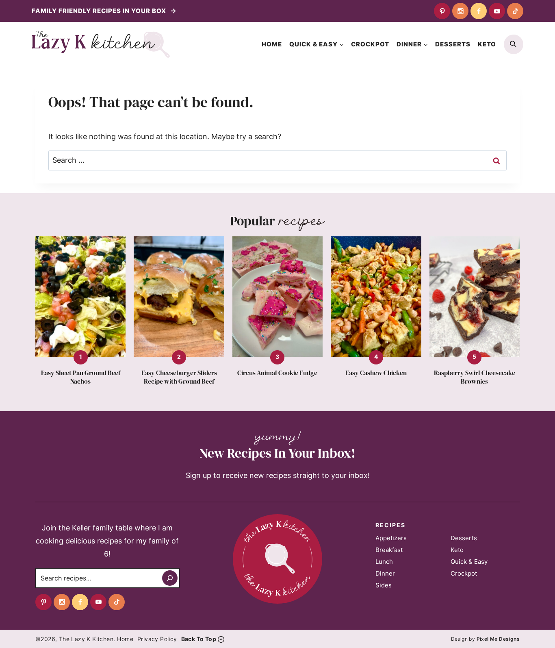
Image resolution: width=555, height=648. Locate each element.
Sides (383, 585)
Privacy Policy (157, 638)
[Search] (170, 578)
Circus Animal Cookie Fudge (277, 373)
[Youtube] (497, 11)
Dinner (385, 573)
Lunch (384, 561)
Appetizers (391, 538)
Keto (487, 44)
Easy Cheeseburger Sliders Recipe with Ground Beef (179, 377)
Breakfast (389, 550)
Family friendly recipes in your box (100, 11)
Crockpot (370, 44)
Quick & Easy (469, 561)
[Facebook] (478, 11)
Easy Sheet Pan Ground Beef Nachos (80, 377)
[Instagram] (460, 11)
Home (272, 44)
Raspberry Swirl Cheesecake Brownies (474, 377)
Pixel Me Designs (498, 639)
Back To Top (198, 638)
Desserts (452, 44)
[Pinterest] (442, 11)
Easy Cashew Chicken (376, 373)
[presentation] (80, 296)
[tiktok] (515, 11)
